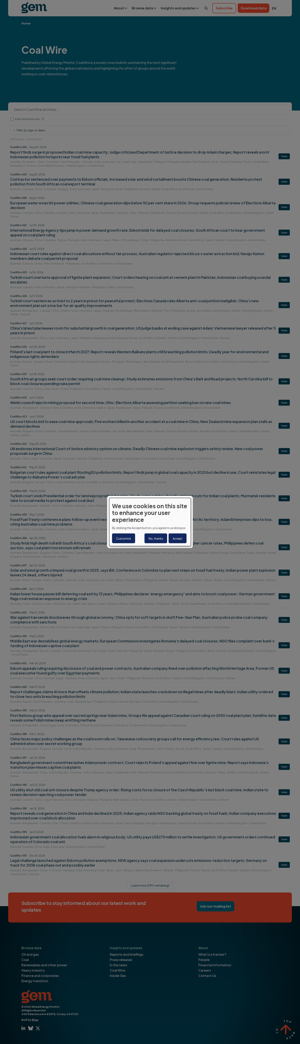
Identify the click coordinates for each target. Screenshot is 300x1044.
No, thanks (156, 538)
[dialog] (150, 522)
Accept (177, 538)
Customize (123, 538)
